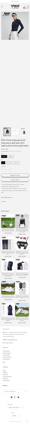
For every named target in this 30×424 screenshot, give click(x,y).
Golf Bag (5, 372)
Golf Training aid (7, 376)
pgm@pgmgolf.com (12, 339)
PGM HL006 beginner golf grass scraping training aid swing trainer (8, 230)
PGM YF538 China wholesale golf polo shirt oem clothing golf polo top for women (22, 230)
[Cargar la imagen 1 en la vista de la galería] (7, 132)
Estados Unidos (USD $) (14, 407)
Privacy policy (6, 355)
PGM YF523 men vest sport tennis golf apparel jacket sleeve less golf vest (22, 297)
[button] (2, 6)
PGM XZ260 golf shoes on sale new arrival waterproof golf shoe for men (8, 296)
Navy (4, 156)
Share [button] (4, 201)
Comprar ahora (15, 179)
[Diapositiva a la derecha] (28, 132)
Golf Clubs (5, 374)
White (10, 156)
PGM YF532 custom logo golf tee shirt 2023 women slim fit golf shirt (22, 274)
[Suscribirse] (25, 391)
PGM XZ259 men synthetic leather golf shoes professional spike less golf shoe (22, 319)
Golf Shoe (5, 378)
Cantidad (3, 166)
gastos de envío (6, 151)
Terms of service (7, 357)
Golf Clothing (6, 380)
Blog (4, 362)
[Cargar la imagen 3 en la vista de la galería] (15, 132)
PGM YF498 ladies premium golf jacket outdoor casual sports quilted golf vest (8, 275)
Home (4, 370)
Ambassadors (6, 351)
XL (17, 162)
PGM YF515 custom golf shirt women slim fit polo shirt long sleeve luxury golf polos (8, 319)
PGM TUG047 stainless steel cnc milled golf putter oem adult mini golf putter (22, 252)
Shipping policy (7, 353)
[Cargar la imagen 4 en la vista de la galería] (23, 132)
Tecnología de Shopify (18, 421)
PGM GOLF (12, 421)
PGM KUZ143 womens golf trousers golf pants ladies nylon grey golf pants (8, 252)
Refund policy (6, 359)
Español (14, 415)
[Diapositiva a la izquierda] (1, 132)
